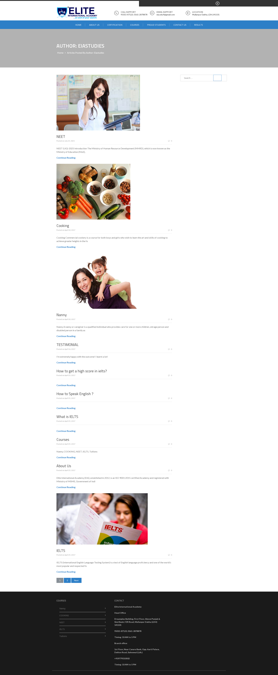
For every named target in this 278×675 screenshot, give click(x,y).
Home (78, 24)
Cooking (62, 225)
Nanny (61, 315)
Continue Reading (65, 157)
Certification (114, 24)
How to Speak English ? (74, 394)
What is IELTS (67, 416)
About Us (94, 24)
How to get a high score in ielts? (81, 371)
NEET (60, 136)
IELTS (60, 550)
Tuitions (63, 636)
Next (76, 580)
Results (198, 24)
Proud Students (156, 24)
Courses (134, 24)
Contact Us (179, 24)
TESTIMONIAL (67, 344)
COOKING (64, 615)
